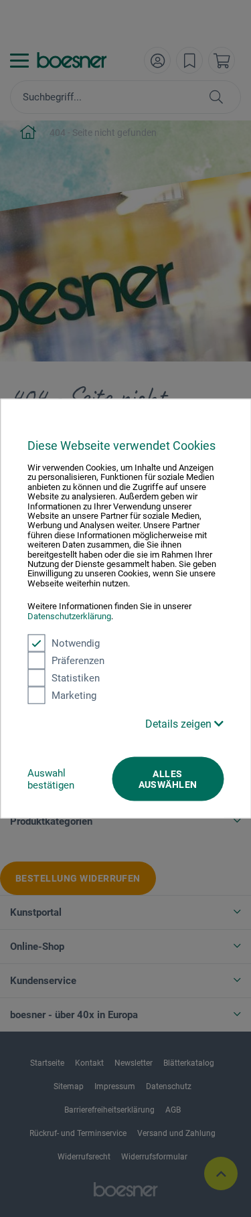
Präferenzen (78, 661)
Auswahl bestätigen (50, 779)
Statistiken (76, 678)
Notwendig (76, 643)
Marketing (74, 695)
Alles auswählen (168, 779)
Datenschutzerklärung (69, 616)
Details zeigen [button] (179, 724)
